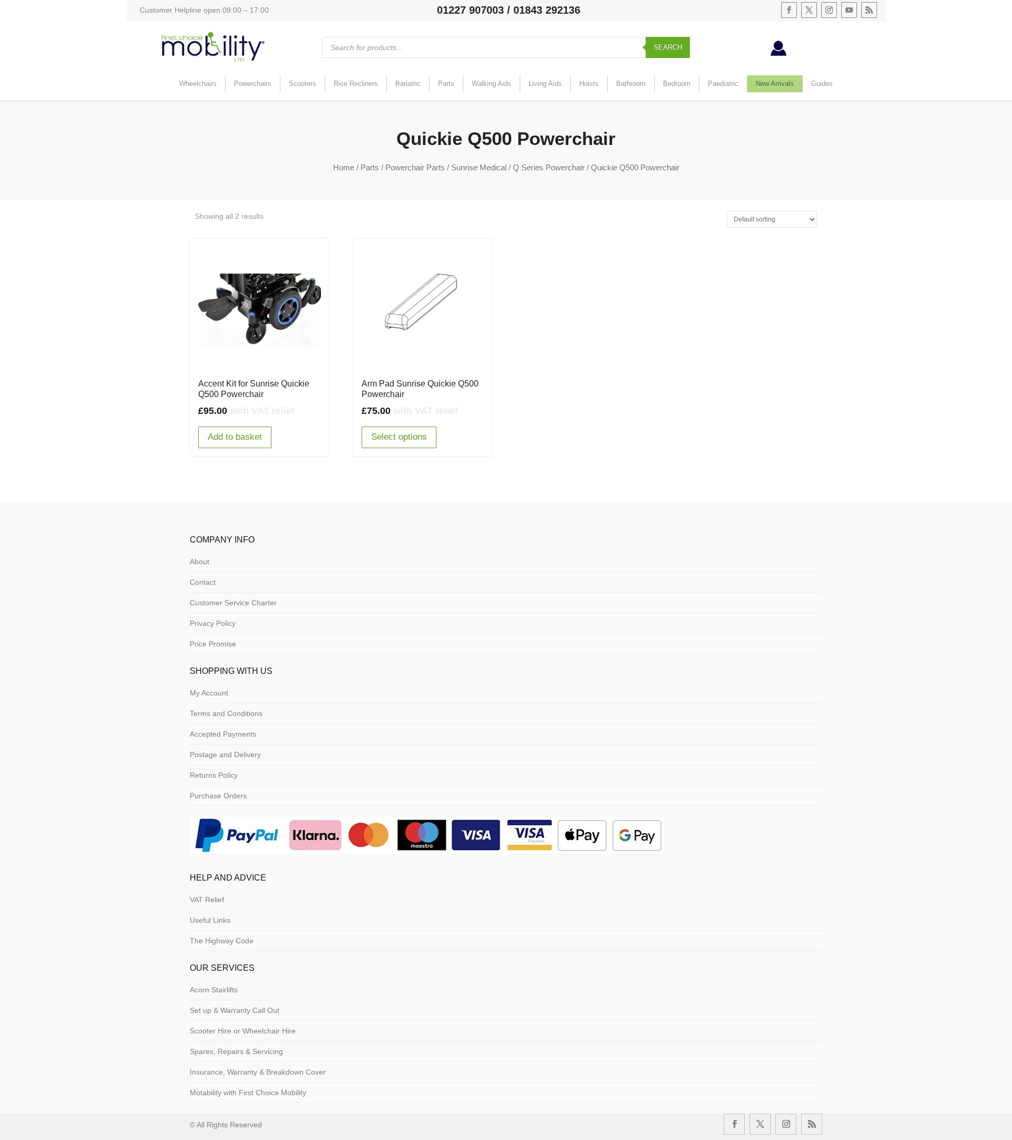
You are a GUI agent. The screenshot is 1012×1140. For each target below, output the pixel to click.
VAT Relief (207, 899)
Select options (399, 437)
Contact (203, 582)
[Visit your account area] (778, 53)
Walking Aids (491, 84)
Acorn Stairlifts (214, 990)
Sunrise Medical (479, 167)
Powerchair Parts (415, 167)
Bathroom (631, 84)
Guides (822, 84)
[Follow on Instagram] (829, 10)
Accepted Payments (223, 734)
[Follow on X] (809, 10)
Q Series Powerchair (549, 167)
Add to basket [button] (235, 437)
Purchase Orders (218, 795)
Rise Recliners (356, 84)
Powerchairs (252, 84)
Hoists (589, 84)
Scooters (302, 84)
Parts (446, 84)
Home (343, 167)
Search (668, 47)
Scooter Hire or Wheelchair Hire (243, 1031)
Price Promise (213, 644)
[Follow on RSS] (869, 10)
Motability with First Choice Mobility (248, 1092)
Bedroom (676, 84)
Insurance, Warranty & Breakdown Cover (258, 1072)
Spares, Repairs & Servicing (236, 1051)
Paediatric (723, 84)
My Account (209, 693)
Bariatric (408, 84)
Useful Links (210, 920)
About (199, 561)
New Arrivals (775, 84)
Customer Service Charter (233, 602)
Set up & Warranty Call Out (234, 1010)
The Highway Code (222, 940)
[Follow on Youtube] (849, 10)
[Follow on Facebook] (789, 10)
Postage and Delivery (225, 754)
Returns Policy (214, 775)
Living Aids (545, 84)
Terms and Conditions (226, 713)
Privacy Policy (213, 623)
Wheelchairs (198, 84)
